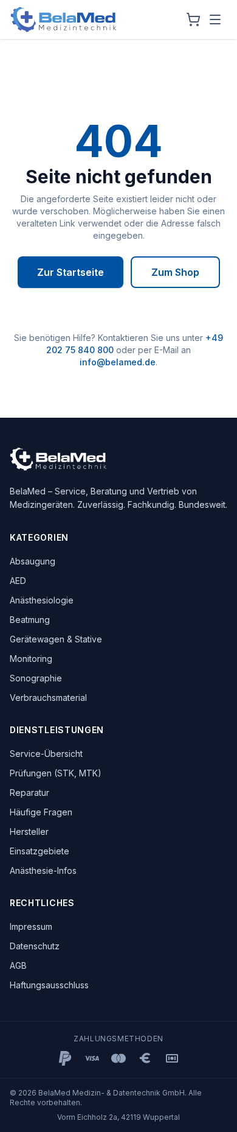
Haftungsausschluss (49, 985)
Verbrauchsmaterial (48, 697)
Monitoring (31, 658)
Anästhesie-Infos (43, 870)
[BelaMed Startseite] (63, 19)
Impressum (31, 926)
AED (18, 580)
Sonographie (36, 678)
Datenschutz (35, 946)
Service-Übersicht (46, 753)
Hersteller (29, 831)
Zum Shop (175, 272)
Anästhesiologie (42, 600)
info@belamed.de (118, 362)
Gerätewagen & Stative (56, 639)
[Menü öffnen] (215, 19)
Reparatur (29, 792)
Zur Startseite (70, 272)
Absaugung (32, 561)
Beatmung (30, 619)
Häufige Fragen (41, 812)
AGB (18, 965)
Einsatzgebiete (39, 851)
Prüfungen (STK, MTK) (55, 773)
